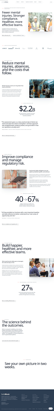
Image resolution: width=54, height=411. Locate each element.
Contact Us (45, 402)
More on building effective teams (8, 300)
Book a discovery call (6, 35)
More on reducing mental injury (8, 135)
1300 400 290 (3, 402)
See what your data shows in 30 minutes (21, 377)
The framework (46, 397)
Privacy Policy (40, 408)
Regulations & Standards (29, 1)
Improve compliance (36, 397)
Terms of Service (45, 408)
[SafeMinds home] (6, 2)
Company (39, 1)
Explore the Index (36, 376)
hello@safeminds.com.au (5, 403)
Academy (33, 408)
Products (17, 1)
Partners (30, 408)
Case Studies (35, 400)
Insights (35, 1)
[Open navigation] (2, 2)
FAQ (36, 408)
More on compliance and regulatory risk (9, 224)
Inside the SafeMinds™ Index (18, 35)
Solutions (22, 1)
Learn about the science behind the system (10, 340)
